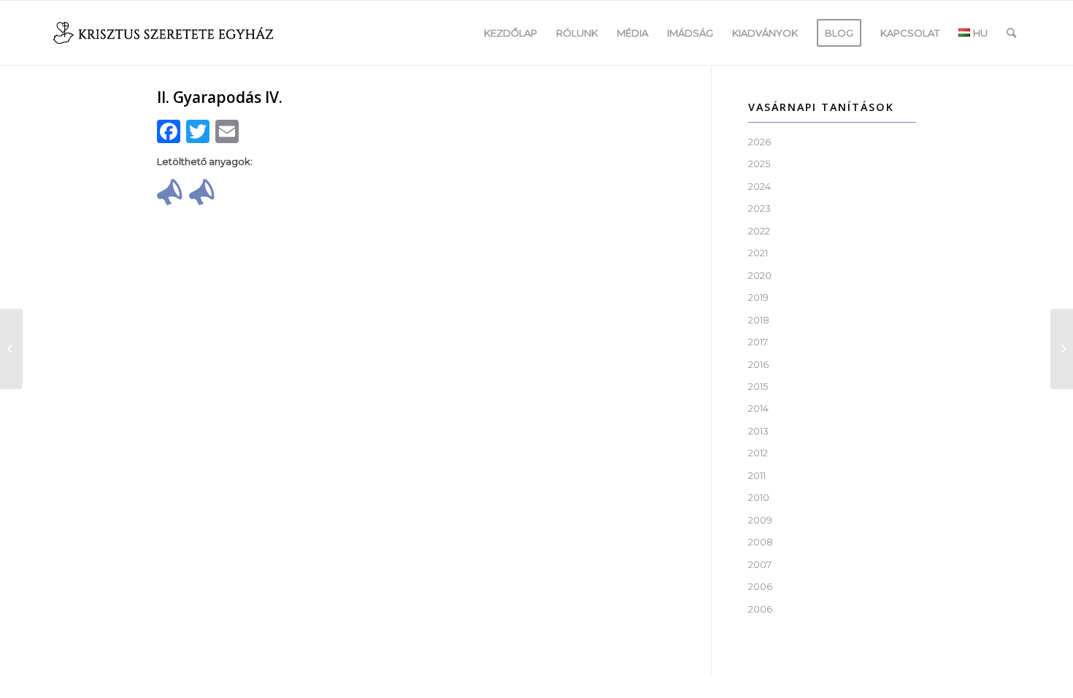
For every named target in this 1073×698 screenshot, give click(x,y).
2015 (758, 386)
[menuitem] (510, 33)
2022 (759, 231)
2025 (759, 163)
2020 (760, 275)
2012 (758, 453)
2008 (760, 542)
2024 (759, 186)
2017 (758, 342)
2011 (757, 475)
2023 (759, 208)
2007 (760, 564)
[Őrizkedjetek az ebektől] (11, 349)
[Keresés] (1011, 33)
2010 (758, 497)
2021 (758, 252)
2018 (758, 320)
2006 (760, 586)
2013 (758, 431)
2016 (758, 364)
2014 (758, 408)
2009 (760, 520)
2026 (759, 141)
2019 (758, 297)
